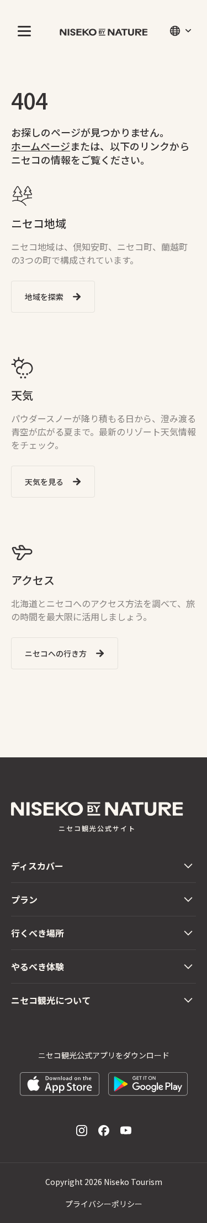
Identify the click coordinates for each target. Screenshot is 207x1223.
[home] (104, 30)
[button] (22, 31)
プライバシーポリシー (103, 1203)
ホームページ (40, 146)
